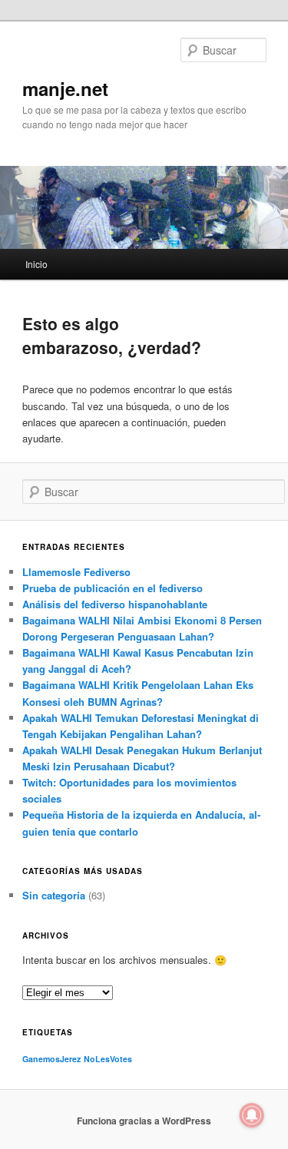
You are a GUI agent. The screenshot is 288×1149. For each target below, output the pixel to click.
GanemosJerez (51, 1059)
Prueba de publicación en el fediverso (112, 588)
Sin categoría (53, 895)
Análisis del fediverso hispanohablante (114, 604)
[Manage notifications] (252, 1115)
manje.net (65, 88)
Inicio (36, 263)
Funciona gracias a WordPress (144, 1120)
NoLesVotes (108, 1059)
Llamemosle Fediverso (76, 572)
